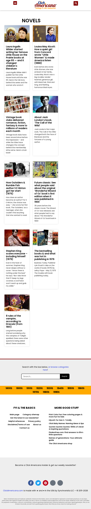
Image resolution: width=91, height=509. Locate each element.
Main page (14, 414)
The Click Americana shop (60, 443)
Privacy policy (34, 421)
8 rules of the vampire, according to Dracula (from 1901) (14, 321)
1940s (60, 388)
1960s (81, 388)
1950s (70, 388)
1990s (56, 392)
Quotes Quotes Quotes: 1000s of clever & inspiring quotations (66, 428)
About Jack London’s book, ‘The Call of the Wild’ (43, 121)
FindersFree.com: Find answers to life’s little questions (66, 433)
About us (37, 424)
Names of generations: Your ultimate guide (65, 439)
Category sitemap (31, 414)
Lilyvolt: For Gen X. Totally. (60, 420)
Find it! (64, 376)
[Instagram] (53, 483)
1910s (29, 388)
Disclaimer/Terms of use (19, 424)
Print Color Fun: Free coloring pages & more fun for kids (65, 415)
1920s (39, 388)
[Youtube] (60, 483)
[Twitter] (38, 483)
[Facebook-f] (31, 483)
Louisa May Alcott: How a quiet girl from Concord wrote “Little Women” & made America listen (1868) (44, 55)
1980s (46, 392)
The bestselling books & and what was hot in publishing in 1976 (44, 255)
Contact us (24, 428)
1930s (50, 388)
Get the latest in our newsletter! (24, 418)
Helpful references (16, 421)
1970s (36, 392)
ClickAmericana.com (13, 490)
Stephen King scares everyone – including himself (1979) (16, 255)
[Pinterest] (45, 483)
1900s (19, 388)
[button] (15, 3)
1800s (9, 388)
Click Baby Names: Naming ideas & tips (66, 423)
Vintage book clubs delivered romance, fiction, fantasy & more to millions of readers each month (16, 124)
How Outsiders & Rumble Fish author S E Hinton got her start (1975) (16, 188)
